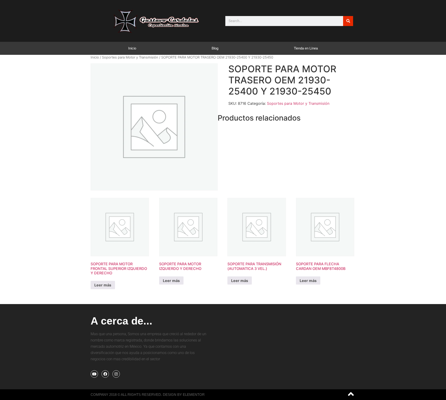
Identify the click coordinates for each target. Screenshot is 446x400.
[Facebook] (105, 374)
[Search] (348, 21)
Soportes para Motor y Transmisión (130, 57)
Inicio (132, 48)
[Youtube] (94, 374)
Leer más (102, 285)
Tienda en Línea (306, 48)
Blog (215, 48)
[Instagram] (116, 374)
